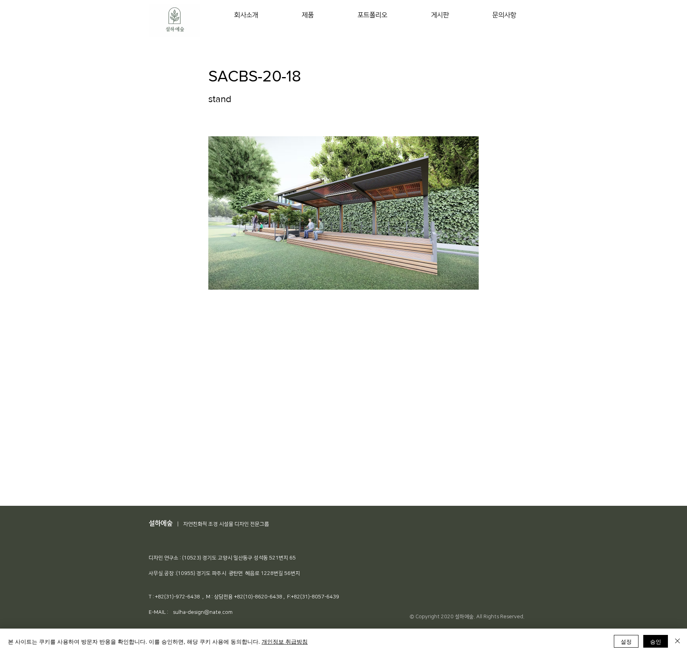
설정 (626, 641)
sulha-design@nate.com (203, 612)
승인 (655, 641)
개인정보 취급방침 (285, 641)
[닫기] (677, 641)
